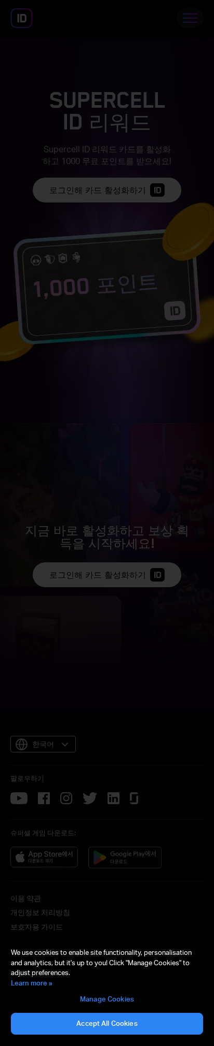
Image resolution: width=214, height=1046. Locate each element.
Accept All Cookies (106, 1023)
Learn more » (31, 983)
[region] (107, 991)
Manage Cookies (107, 999)
